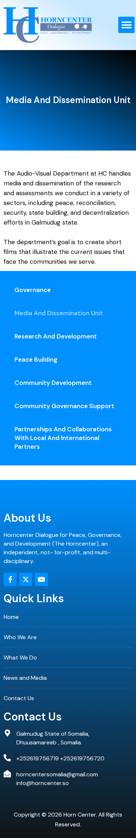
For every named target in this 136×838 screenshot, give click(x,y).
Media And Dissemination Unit (59, 313)
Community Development (53, 383)
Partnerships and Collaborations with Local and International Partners (63, 438)
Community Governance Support (64, 406)
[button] (126, 25)
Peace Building (36, 359)
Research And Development (56, 336)
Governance (33, 290)
